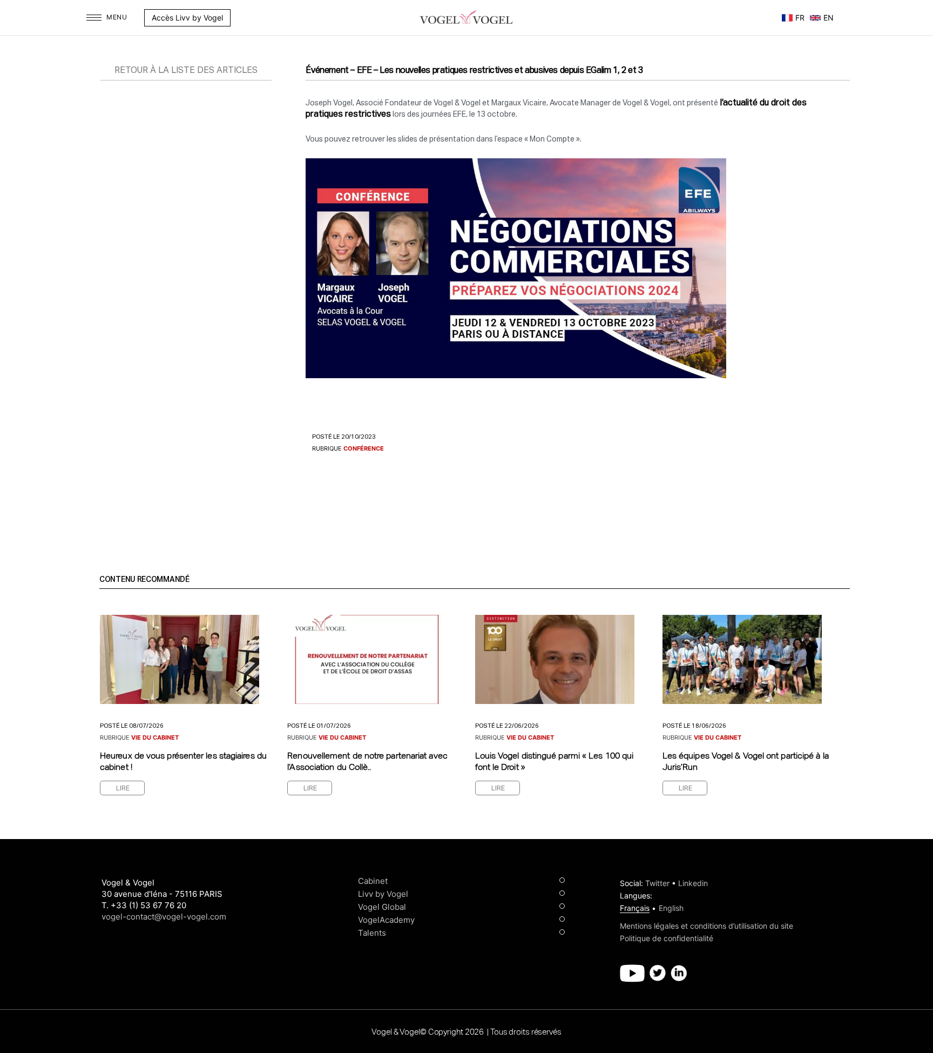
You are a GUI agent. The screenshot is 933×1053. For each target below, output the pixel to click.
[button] (236, 17)
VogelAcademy (386, 920)
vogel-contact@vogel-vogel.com (164, 916)
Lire (123, 789)
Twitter (657, 883)
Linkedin (693, 883)
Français (635, 908)
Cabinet (373, 881)
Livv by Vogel (383, 894)
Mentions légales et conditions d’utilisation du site (706, 925)
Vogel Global (382, 907)
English (671, 908)
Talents (372, 933)
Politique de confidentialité (666, 938)
